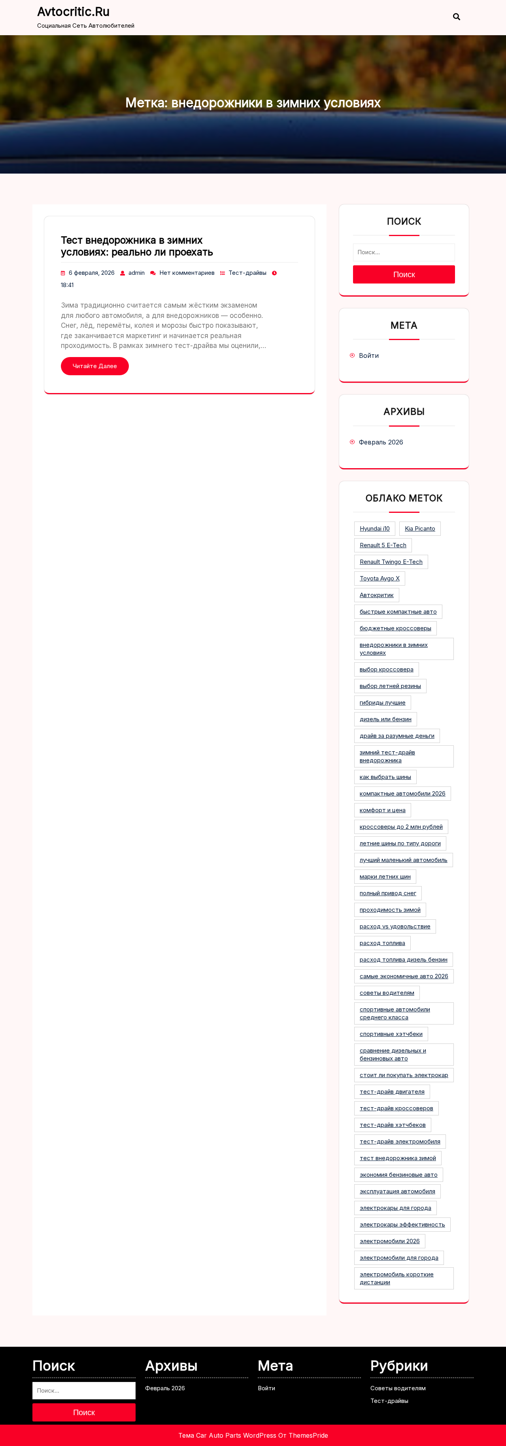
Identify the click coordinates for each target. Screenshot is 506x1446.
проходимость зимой (390, 909)
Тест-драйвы (247, 272)
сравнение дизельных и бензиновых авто (393, 1054)
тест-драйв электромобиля (400, 1141)
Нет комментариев (187, 272)
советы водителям (387, 992)
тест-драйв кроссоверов (396, 1108)
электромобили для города (399, 1257)
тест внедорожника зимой (398, 1158)
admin (136, 272)
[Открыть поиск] (453, 18)
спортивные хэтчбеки (391, 1034)
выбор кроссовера (386, 669)
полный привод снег (388, 893)
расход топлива (382, 943)
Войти (369, 355)
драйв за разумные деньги (397, 735)
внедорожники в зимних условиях (394, 648)
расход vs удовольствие (395, 926)
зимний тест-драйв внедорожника (387, 756)
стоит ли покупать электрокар (404, 1075)
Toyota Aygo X (380, 578)
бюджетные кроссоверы (395, 628)
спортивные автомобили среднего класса (395, 1013)
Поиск (404, 274)
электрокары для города (395, 1208)
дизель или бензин (386, 719)
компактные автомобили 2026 (403, 793)
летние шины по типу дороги (400, 843)
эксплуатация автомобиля (397, 1191)
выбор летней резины (390, 686)
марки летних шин (385, 876)
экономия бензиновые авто (399, 1174)
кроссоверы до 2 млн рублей (401, 826)
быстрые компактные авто (398, 611)
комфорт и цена (383, 810)
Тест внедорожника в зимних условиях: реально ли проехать (137, 246)
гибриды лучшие (383, 702)
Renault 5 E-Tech (383, 545)
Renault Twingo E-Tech (391, 561)
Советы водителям (398, 1388)
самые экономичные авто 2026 (404, 976)
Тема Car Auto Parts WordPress (227, 1435)
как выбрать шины (385, 777)
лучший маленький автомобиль (403, 860)
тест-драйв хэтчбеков (393, 1124)
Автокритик (377, 595)
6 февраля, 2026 (92, 272)
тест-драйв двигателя (392, 1091)
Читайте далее (95, 366)
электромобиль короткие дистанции (397, 1278)
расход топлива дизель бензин (403, 959)
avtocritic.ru (73, 11)
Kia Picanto (420, 528)
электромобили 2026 (390, 1241)
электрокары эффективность (402, 1224)
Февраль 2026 (381, 442)
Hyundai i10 (375, 528)
